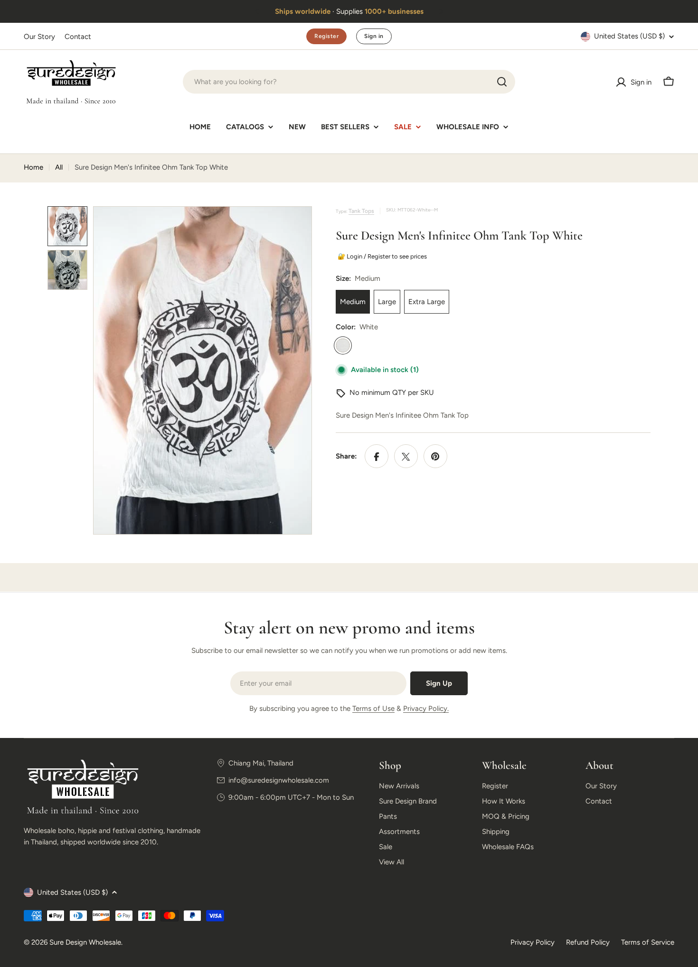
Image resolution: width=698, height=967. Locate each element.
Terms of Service (647, 942)
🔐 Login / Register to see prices (380, 256)
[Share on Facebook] (376, 457)
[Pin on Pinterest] (435, 457)
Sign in (373, 36)
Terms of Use (373, 708)
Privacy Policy (532, 942)
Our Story (39, 36)
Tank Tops (361, 211)
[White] (343, 346)
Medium (353, 302)
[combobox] (349, 82)
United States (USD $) (629, 36)
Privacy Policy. (426, 708)
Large (387, 302)
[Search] (502, 81)
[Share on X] (406, 457)
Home (33, 167)
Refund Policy (588, 942)
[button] (257, 11)
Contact (78, 36)
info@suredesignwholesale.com (278, 780)
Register (326, 36)
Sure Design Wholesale (85, 942)
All (59, 167)
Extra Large (426, 302)
